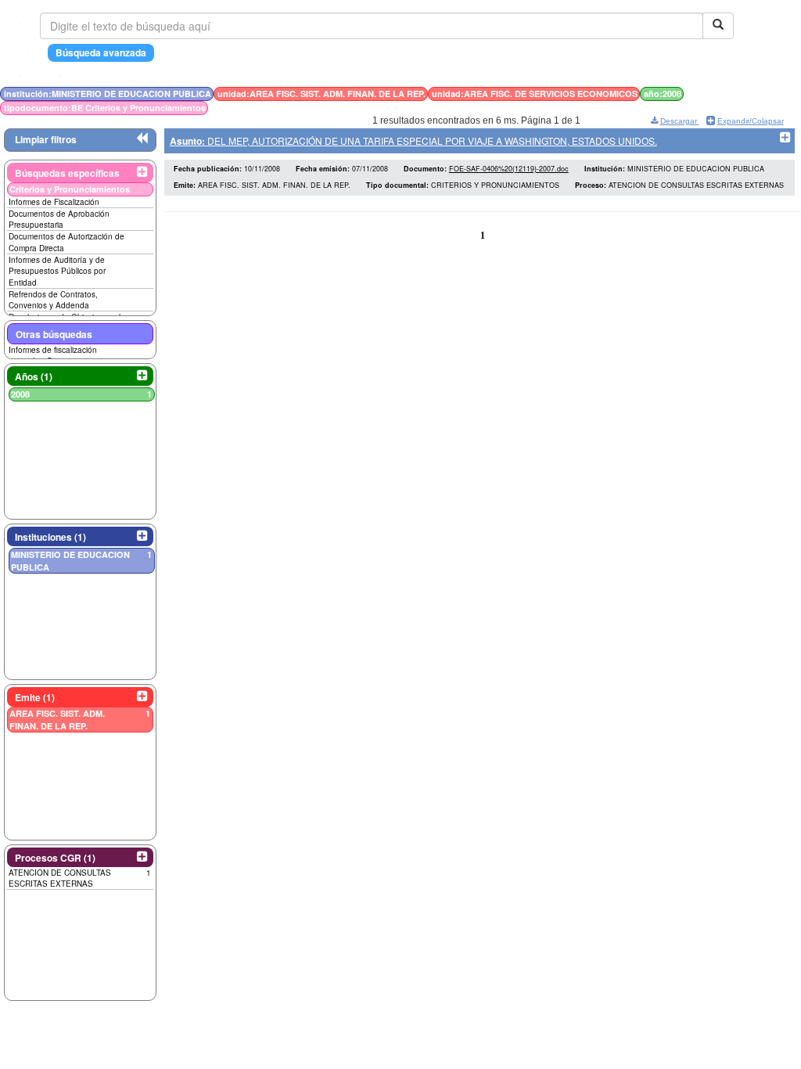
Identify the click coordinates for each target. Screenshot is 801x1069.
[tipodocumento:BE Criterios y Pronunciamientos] (752, 93)
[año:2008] (748, 93)
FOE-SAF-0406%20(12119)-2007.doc (509, 169)
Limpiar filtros (46, 139)
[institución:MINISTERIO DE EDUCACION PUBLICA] (734, 93)
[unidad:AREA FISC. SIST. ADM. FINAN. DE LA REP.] (739, 93)
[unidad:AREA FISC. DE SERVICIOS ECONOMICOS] (744, 93)
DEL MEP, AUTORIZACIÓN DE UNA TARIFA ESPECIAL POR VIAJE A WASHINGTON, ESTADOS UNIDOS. (413, 140)
